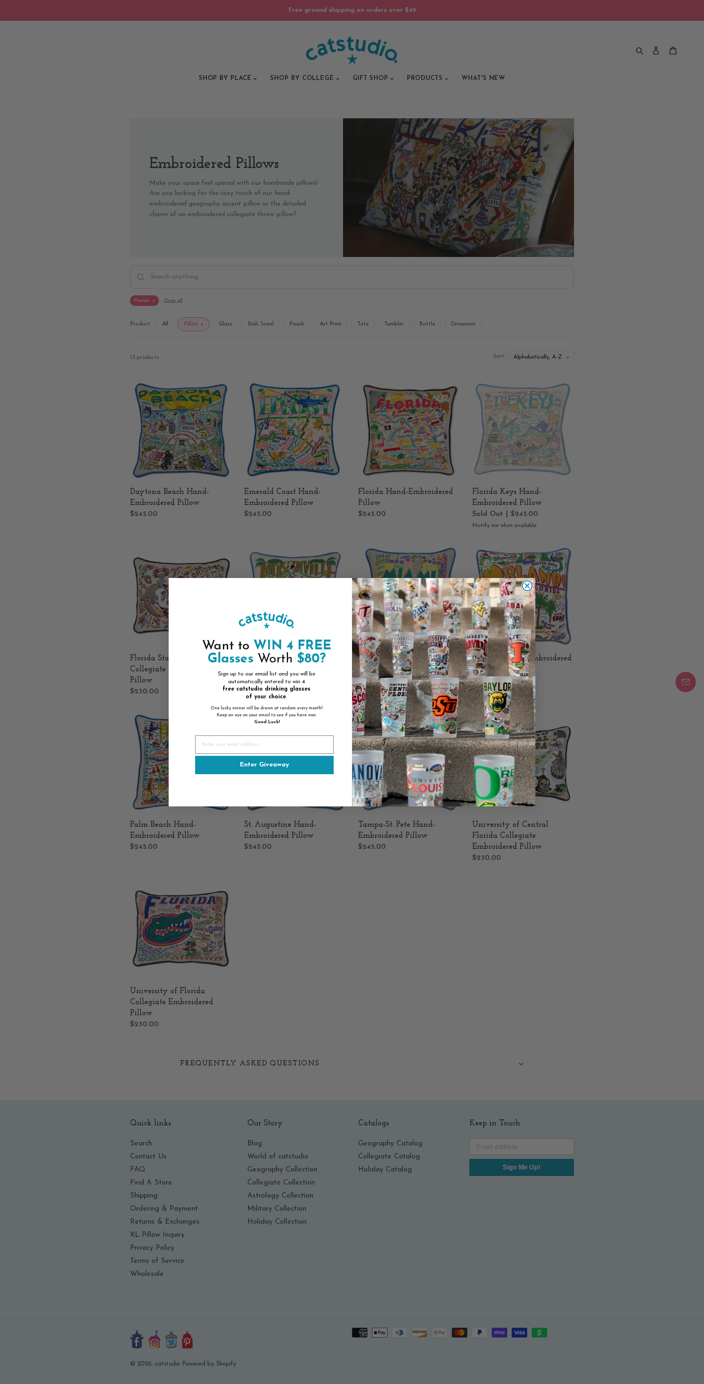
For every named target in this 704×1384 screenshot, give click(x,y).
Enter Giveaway (264, 765)
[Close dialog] (527, 586)
